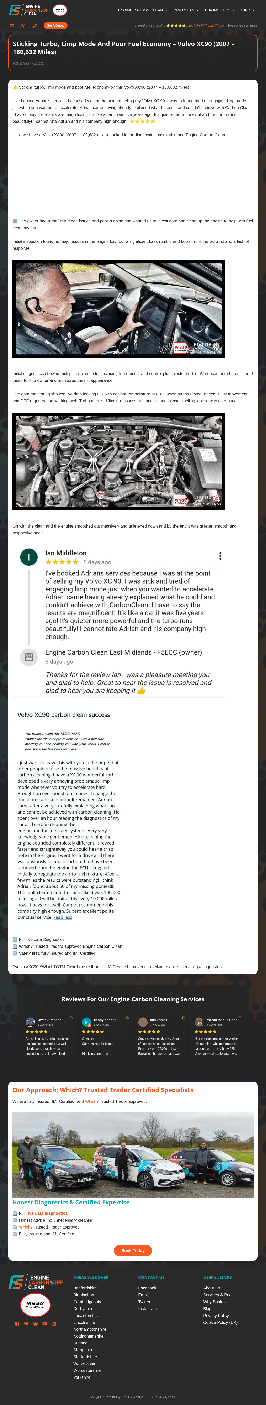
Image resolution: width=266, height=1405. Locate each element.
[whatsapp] (24, 26)
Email (143, 1295)
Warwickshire (85, 1363)
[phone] (35, 26)
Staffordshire (85, 1356)
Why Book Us (215, 1301)
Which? (92, 1101)
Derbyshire (83, 1308)
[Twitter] (26, 1323)
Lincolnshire (84, 1322)
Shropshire (83, 1350)
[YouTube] (44, 1323)
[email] (12, 26)
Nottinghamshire (88, 1336)
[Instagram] (35, 1323)
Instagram (147, 1308)
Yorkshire (81, 1377)
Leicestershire (86, 1315)
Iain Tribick (158, 1020)
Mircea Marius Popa (222, 1020)
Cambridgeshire (87, 1301)
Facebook (147, 1288)
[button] (165, 10)
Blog (207, 1308)
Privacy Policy (216, 1315)
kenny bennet (105, 1020)
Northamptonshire (89, 1329)
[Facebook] (17, 1323)
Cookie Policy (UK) (220, 1322)
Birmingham (84, 1295)
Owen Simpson (50, 1020)
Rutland (80, 1343)
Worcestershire (87, 1370)
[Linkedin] (54, 1323)
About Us (211, 1288)
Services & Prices (219, 1295)
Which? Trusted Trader (209, 25)
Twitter (144, 1301)
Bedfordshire (85, 1288)
